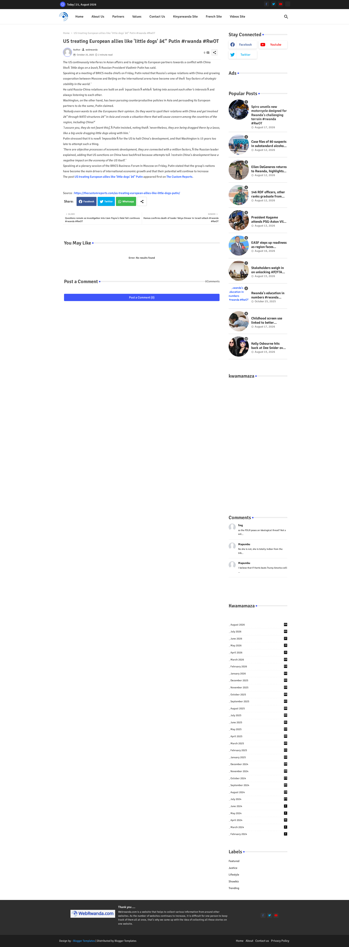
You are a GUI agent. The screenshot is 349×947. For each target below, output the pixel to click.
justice (233, 868)
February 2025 (258, 750)
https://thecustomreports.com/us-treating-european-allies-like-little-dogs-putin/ (127, 193)
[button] (286, 17)
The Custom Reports (179, 176)
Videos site (237, 17)
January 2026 (258, 673)
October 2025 (258, 694)
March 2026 (258, 659)
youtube (275, 45)
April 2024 (258, 820)
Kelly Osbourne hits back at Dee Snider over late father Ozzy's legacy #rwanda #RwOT (269, 346)
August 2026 (258, 624)
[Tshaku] (287, 3)
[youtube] (280, 3)
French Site (214, 17)
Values (136, 17)
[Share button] (142, 201)
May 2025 (258, 729)
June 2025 (258, 722)
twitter (245, 55)
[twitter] (273, 3)
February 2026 (258, 666)
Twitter (108, 201)
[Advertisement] (258, 442)
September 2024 (258, 785)
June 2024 (258, 806)
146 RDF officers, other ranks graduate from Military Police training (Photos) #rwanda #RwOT (268, 194)
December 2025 (258, 680)
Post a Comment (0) (142, 297)
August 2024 (258, 792)
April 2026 (258, 652)
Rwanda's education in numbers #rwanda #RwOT (267, 295)
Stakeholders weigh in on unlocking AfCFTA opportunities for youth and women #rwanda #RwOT (268, 270)
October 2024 (258, 778)
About (249, 941)
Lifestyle (234, 874)
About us (97, 17)
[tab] (79, 16)
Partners (118, 17)
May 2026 (258, 645)
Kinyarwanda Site (185, 17)
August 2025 (258, 708)
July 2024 (258, 799)
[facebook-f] (266, 3)
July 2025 (258, 715)
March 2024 (258, 827)
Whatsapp (128, 201)
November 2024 (258, 771)
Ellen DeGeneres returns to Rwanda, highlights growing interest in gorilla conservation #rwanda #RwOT (269, 169)
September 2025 (258, 701)
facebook (245, 45)
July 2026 (258, 631)
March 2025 (258, 743)
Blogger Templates (84, 941)
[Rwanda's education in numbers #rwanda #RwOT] (239, 296)
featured (234, 861)
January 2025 (258, 757)
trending (234, 888)
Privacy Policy (280, 941)
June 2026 (258, 638)
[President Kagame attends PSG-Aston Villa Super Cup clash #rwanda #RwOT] (239, 220)
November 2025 (258, 687)
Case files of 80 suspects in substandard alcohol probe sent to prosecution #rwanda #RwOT (268, 144)
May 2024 (258, 813)
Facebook (88, 201)
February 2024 (258, 834)
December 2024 (258, 764)
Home (79, 17)
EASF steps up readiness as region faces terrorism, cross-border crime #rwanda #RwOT (269, 245)
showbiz (234, 881)
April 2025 (258, 736)
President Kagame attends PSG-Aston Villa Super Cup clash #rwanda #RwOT (268, 219)
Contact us (157, 17)
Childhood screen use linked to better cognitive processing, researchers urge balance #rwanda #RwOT (266, 320)
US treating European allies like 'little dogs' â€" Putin (109, 176)
